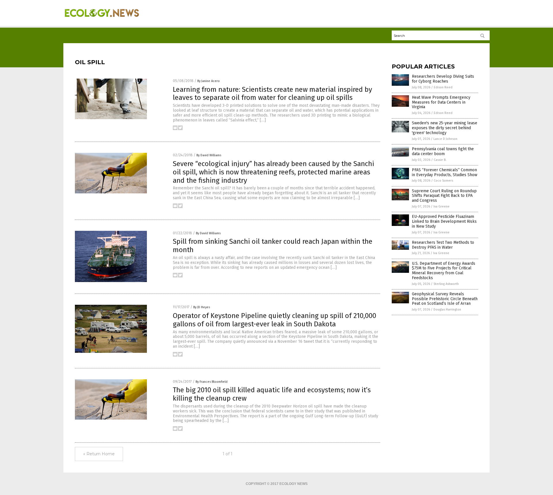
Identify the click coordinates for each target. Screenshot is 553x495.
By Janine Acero (208, 81)
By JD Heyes (201, 307)
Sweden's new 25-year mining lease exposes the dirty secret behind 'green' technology (444, 128)
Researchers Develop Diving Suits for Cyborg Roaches (443, 79)
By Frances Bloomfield (212, 382)
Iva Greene (441, 206)
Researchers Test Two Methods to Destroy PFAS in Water (443, 245)
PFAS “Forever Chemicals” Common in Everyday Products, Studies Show (444, 172)
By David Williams (208, 155)
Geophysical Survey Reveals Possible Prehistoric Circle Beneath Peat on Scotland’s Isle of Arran (445, 299)
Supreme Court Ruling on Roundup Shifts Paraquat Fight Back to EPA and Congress (444, 196)
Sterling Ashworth (446, 284)
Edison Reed (443, 87)
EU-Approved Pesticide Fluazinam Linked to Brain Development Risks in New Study (444, 221)
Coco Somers (443, 180)
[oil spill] (101, 20)
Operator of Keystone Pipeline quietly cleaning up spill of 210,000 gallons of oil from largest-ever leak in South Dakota (274, 320)
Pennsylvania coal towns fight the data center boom (443, 151)
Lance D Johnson (445, 139)
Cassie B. (440, 160)
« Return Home (99, 453)
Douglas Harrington (447, 309)
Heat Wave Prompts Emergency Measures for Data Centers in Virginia (441, 102)
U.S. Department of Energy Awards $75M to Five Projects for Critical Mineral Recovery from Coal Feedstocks (443, 270)
